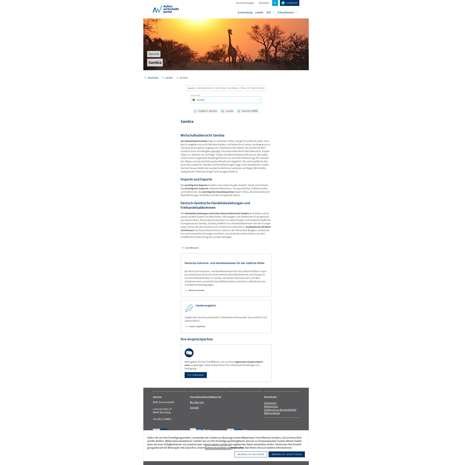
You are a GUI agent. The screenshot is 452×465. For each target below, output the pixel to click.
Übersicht (191, 88)
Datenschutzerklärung (218, 447)
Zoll (268, 12)
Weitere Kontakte (257, 88)
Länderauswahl (195, 95)
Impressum (270, 403)
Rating (243, 88)
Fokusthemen (285, 12)
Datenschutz (271, 406)
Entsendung (245, 12)
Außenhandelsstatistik (204, 88)
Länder (259, 12)
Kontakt (194, 407)
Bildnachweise (272, 413)
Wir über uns (197, 402)
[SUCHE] (275, 3)
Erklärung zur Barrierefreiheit (280, 409)
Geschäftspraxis (233, 88)
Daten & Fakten (220, 88)
